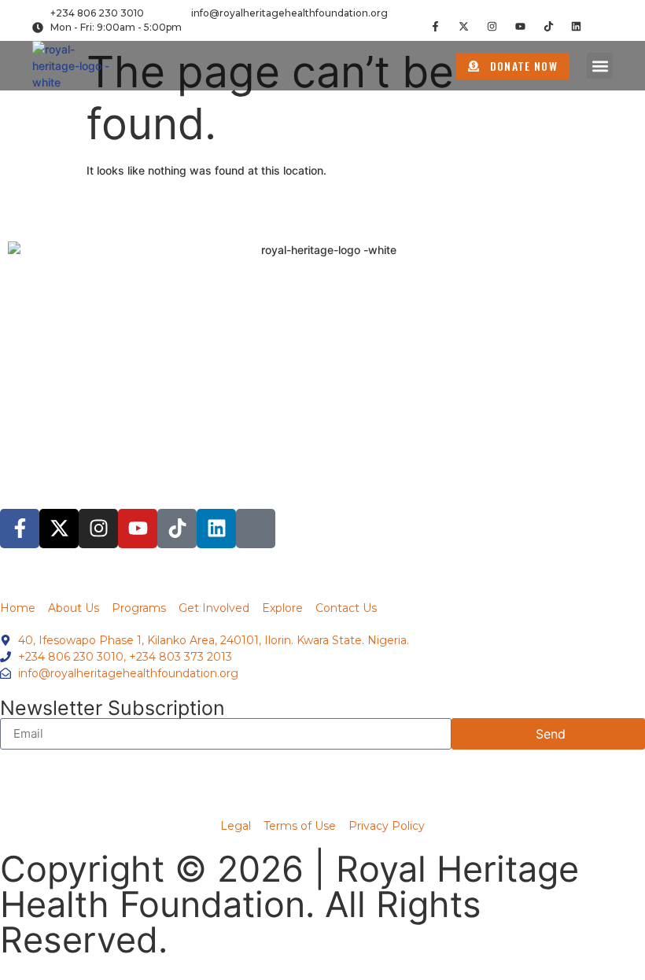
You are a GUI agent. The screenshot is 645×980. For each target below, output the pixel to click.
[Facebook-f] (435, 26)
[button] (600, 66)
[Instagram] (492, 26)
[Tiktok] (548, 26)
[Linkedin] (576, 26)
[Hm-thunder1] (604, 26)
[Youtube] (520, 26)
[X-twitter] (463, 26)
